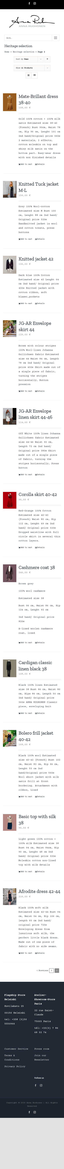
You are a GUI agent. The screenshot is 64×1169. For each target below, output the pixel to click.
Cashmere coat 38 (37, 567)
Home (6, 52)
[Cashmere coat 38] (9, 573)
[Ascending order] (47, 59)
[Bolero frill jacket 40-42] (9, 738)
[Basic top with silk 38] (9, 822)
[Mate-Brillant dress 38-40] (9, 102)
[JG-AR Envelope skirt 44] (9, 328)
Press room (41, 1049)
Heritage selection (23, 52)
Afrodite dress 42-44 (39, 891)
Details (41, 164)
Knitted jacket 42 (36, 259)
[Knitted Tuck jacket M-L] (9, 189)
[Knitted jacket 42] (9, 265)
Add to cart (26, 164)
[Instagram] (41, 1085)
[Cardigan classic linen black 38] (9, 668)
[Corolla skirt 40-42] (9, 500)
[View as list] (34, 75)
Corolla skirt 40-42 (38, 494)
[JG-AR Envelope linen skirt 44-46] (9, 416)
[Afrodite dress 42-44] (9, 896)
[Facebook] (35, 1085)
